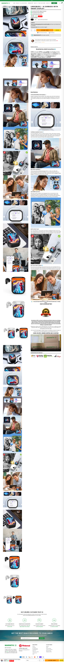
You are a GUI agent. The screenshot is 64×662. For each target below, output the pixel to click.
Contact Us (34, 652)
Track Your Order (35, 651)
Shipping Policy (49, 651)
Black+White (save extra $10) (42, 19)
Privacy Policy (48, 648)
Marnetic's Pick (5, 7)
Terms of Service (49, 649)
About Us (34, 650)
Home (33, 646)
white (35, 19)
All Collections (35, 648)
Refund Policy (48, 650)
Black (32, 19)
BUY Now (57, 30)
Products (34, 647)
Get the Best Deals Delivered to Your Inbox (32, 633)
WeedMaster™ (35, 649)
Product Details (34, 46)
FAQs (47, 647)
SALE (54, 3)
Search (47, 646)
